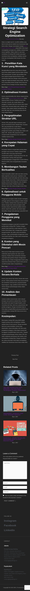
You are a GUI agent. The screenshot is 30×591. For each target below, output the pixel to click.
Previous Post (15, 355)
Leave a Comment (11, 39)
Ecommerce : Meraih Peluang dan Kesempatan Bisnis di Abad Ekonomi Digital (14, 439)
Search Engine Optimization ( (16, 98)
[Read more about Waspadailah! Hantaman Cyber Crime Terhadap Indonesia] (15, 403)
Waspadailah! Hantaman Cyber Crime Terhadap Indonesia (13, 414)
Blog (17, 39)
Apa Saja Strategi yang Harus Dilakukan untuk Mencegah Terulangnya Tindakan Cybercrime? (14, 389)
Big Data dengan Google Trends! (17, 139)
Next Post (15, 359)
